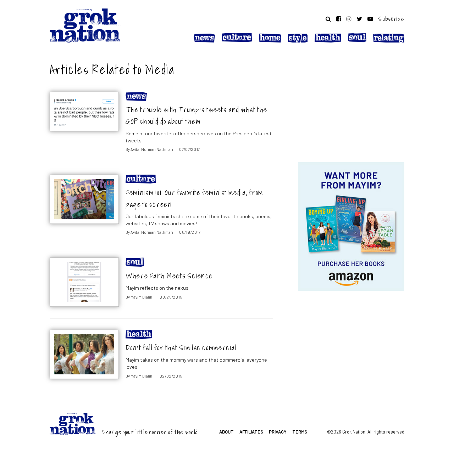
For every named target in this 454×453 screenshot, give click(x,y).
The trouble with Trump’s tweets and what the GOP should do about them (196, 115)
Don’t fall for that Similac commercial (181, 347)
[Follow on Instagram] (349, 18)
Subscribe (391, 18)
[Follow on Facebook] (338, 18)
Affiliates (251, 432)
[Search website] (328, 18)
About (226, 432)
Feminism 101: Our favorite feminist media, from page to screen (194, 198)
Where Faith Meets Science (169, 276)
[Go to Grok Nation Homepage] (85, 26)
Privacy (278, 432)
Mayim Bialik (141, 297)
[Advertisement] (351, 104)
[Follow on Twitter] (359, 18)
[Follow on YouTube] (370, 18)
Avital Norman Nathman (152, 149)
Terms (299, 432)
